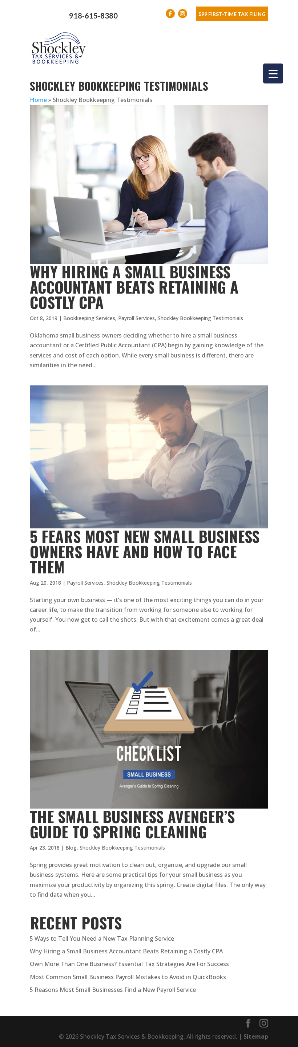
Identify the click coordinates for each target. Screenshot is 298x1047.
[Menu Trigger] (273, 73)
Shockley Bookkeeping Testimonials (200, 318)
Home (38, 100)
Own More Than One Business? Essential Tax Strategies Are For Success (129, 964)
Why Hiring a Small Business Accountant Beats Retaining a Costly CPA (134, 286)
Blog (71, 847)
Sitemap (255, 1036)
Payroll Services (136, 318)
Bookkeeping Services (89, 318)
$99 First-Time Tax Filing (232, 14)
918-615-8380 (93, 15)
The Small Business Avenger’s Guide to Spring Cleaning (132, 824)
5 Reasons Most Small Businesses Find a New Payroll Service (113, 990)
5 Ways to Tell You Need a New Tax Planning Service (102, 938)
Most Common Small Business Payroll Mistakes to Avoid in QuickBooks (128, 977)
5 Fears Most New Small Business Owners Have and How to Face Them (144, 551)
